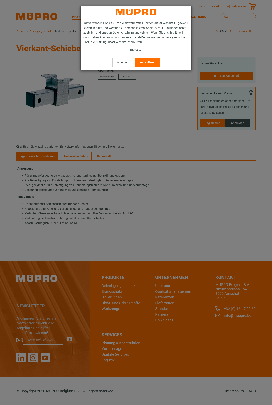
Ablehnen (123, 62)
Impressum (137, 49)
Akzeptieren (147, 62)
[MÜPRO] (136, 12)
